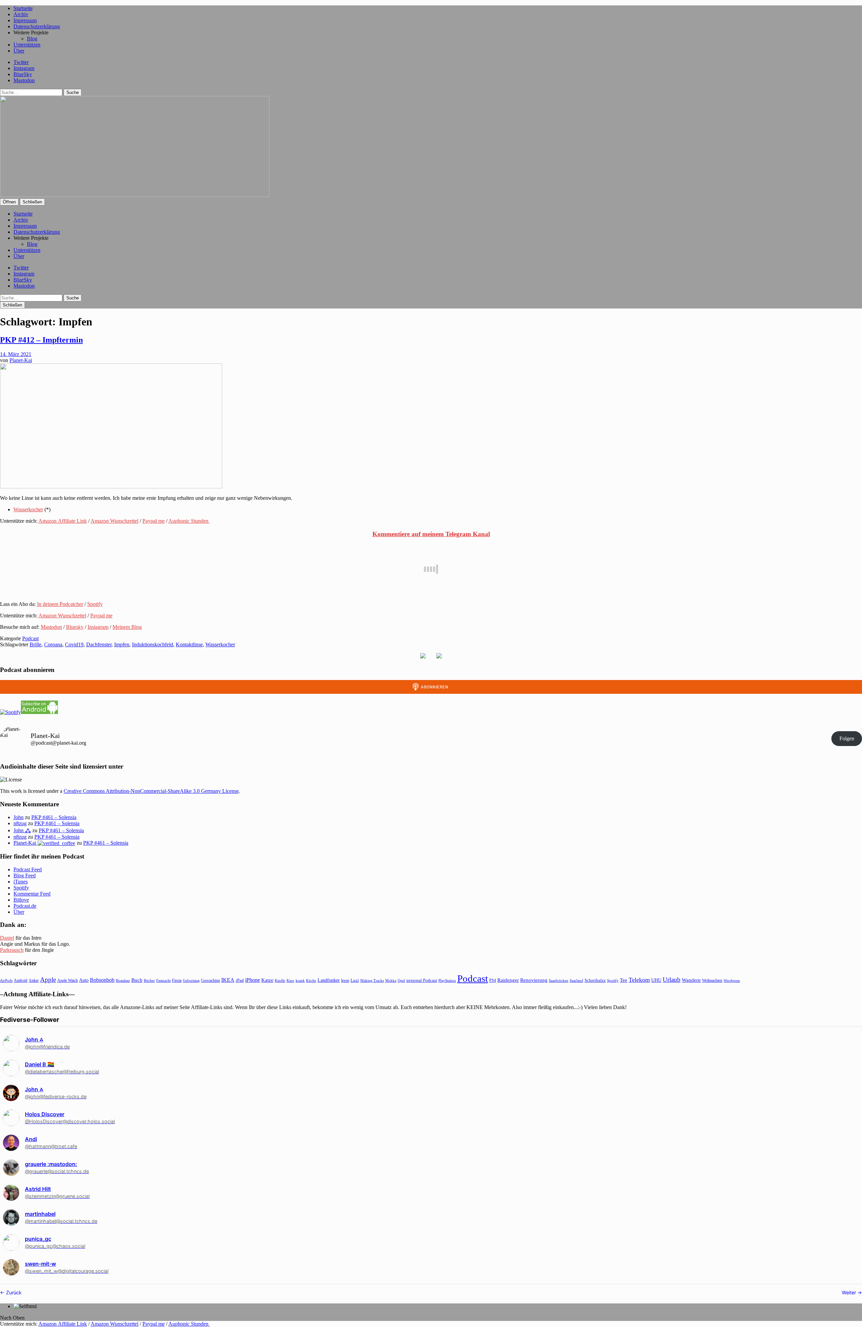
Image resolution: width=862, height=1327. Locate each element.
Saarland (576, 980)
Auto (84, 980)
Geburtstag (191, 980)
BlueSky (22, 74)
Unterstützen (26, 44)
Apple (48, 979)
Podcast (30, 638)
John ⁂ (22, 830)
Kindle (280, 980)
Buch (136, 980)
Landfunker (329, 980)
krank (300, 980)
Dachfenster (98, 644)
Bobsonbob (102, 980)
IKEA (227, 980)
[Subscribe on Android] (39, 712)
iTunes (20, 881)
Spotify (95, 604)
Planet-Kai (20, 360)
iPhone (252, 980)
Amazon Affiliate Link (62, 521)
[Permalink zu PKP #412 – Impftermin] (111, 486)
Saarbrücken (558, 980)
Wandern (691, 980)
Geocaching (210, 980)
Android (20, 980)
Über (18, 51)
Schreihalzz (595, 980)
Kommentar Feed (32, 894)
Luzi (355, 980)
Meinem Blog (127, 627)
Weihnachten (712, 980)
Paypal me (153, 521)
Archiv (20, 14)
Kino (290, 980)
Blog (32, 38)
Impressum (25, 20)
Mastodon (24, 80)
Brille (35, 644)
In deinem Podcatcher (60, 604)
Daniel (7, 938)
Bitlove (21, 900)
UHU (656, 980)
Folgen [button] (846, 738)
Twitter (21, 62)
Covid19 (74, 644)
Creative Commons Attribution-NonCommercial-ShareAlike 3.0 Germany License (151, 791)
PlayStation (447, 980)
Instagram (23, 68)
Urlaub (672, 979)
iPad (240, 980)
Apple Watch (67, 980)
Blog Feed (24, 875)
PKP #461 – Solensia (53, 817)
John (18, 817)
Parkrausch (12, 950)
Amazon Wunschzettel (114, 521)
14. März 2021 (15, 354)
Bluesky (75, 627)
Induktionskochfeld (152, 644)
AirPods (6, 980)
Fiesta (176, 980)
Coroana (53, 644)
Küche (311, 980)
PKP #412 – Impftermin (41, 339)
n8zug (20, 823)
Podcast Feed (27, 869)
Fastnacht (163, 980)
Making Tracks (372, 980)
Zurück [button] (13, 1292)
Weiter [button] (849, 1292)
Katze (267, 980)
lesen (345, 980)
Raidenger (508, 980)
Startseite (23, 8)
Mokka (390, 980)
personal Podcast (421, 980)
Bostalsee (123, 980)
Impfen (121, 644)
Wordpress (732, 980)
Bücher (149, 980)
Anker (34, 980)
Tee (623, 980)
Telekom (639, 979)
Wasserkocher (28, 509)
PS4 (492, 980)
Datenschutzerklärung (36, 26)
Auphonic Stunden (189, 521)
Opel (401, 980)
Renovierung (534, 980)
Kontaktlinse (189, 644)
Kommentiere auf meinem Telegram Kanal (431, 534)
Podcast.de (24, 906)
